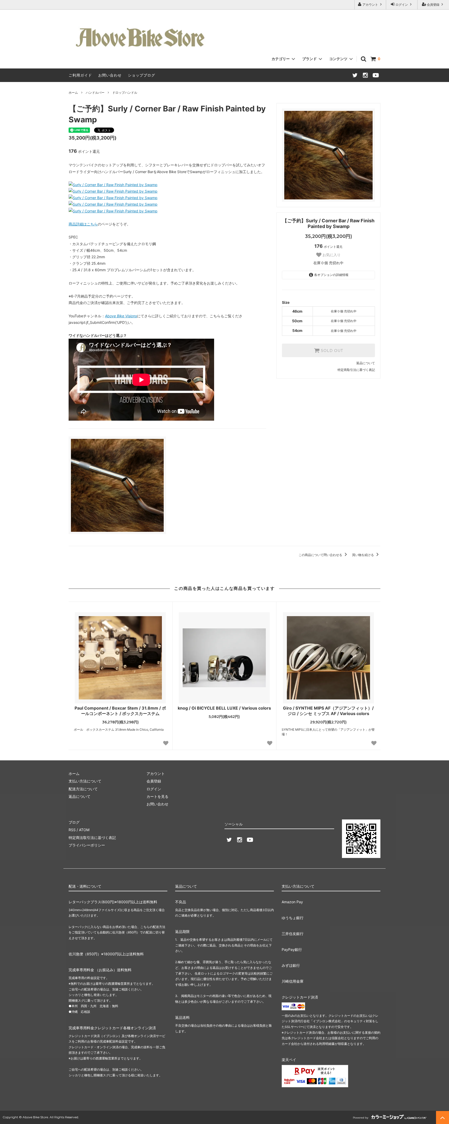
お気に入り (331, 255)
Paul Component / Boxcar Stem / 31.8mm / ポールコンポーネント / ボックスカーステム (120, 710)
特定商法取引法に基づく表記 (92, 837)
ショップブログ (141, 75)
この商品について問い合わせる (321, 555)
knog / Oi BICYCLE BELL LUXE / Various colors (224, 708)
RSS (72, 830)
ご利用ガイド (80, 75)
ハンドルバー (95, 92)
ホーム (73, 92)
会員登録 (433, 5)
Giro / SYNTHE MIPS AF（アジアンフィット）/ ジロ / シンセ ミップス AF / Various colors (328, 710)
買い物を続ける (363, 555)
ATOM (84, 830)
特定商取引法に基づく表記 (356, 370)
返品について (365, 363)
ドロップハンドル (124, 92)
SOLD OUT (331, 350)
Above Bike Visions (121, 316)
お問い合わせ (110, 75)
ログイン (402, 5)
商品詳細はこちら (83, 224)
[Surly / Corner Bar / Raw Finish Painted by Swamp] (113, 184)
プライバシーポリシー (87, 845)
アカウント (370, 5)
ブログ (74, 822)
